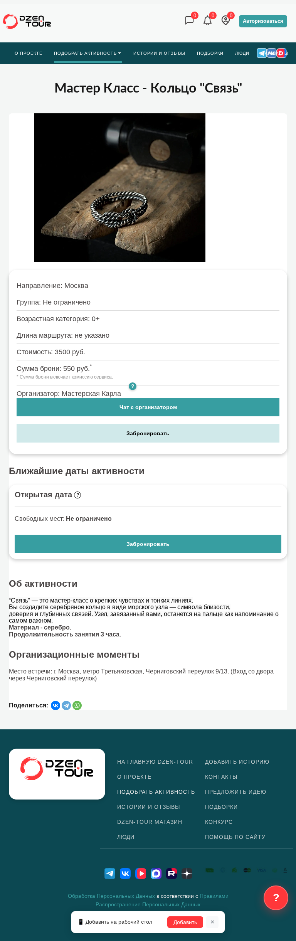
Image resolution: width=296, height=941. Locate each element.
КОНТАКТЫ (221, 777)
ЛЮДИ (126, 837)
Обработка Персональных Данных (111, 896)
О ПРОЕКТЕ (134, 777)
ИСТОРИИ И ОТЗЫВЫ (148, 807)
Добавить (185, 922)
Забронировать (148, 433)
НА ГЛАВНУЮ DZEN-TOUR (155, 762)
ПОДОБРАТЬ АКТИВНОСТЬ (156, 792)
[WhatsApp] (77, 705)
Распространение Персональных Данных (148, 904)
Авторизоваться (263, 21)
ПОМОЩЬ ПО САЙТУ (235, 837)
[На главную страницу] (27, 21)
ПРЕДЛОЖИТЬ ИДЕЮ (235, 792)
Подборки (221, 807)
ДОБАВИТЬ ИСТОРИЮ (237, 762)
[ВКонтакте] (55, 705)
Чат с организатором (148, 407)
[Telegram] (66, 705)
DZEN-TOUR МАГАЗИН (149, 822)
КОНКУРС (219, 822)
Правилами (214, 896)
